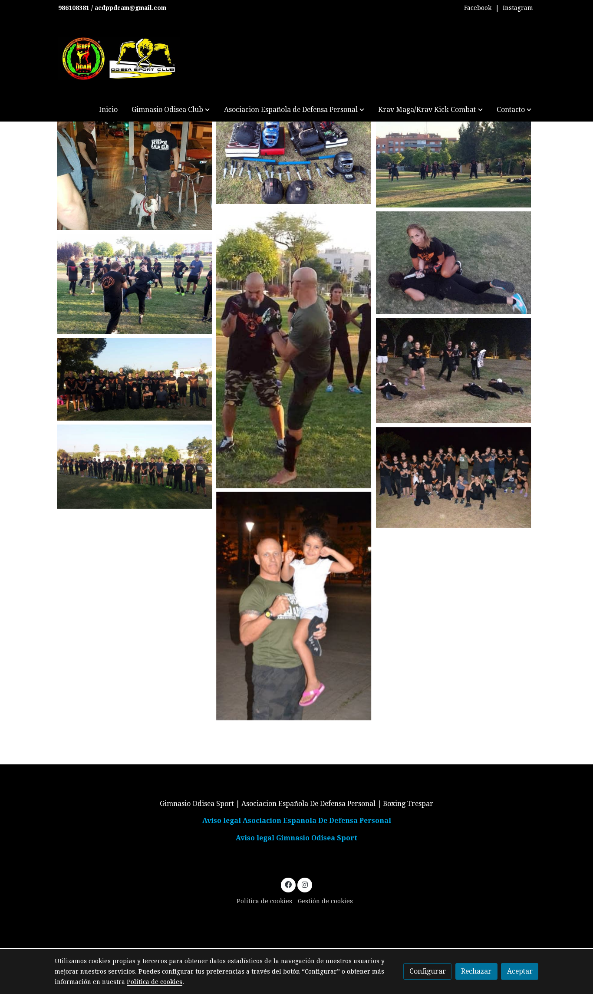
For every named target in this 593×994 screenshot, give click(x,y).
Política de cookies (264, 901)
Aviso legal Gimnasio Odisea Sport (296, 838)
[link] (119, 58)
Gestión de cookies (325, 901)
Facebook (477, 7)
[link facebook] (288, 884)
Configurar (427, 971)
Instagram (518, 7)
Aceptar (520, 971)
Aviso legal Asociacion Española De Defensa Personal (296, 820)
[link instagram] (304, 884)
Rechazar (476, 971)
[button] (171, 110)
